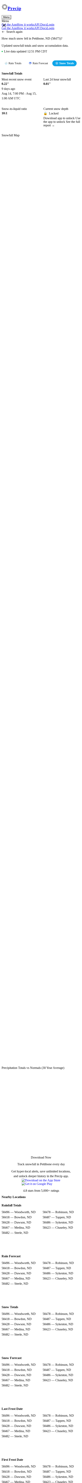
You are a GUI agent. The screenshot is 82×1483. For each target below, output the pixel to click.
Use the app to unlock (61, 119)
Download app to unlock (59, 118)
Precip (14, 8)
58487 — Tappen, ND (57, 1217)
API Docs (40, 24)
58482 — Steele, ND (15, 1232)
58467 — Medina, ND (16, 1227)
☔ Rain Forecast (38, 63)
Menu (6, 17)
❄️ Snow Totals (64, 63)
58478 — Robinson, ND (58, 1212)
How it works (25, 24)
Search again (14, 31)
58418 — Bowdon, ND (17, 1217)
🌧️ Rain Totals (12, 63)
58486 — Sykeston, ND (58, 1222)
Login (50, 24)
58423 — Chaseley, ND (58, 1227)
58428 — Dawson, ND (16, 1222)
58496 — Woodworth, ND (19, 1212)
